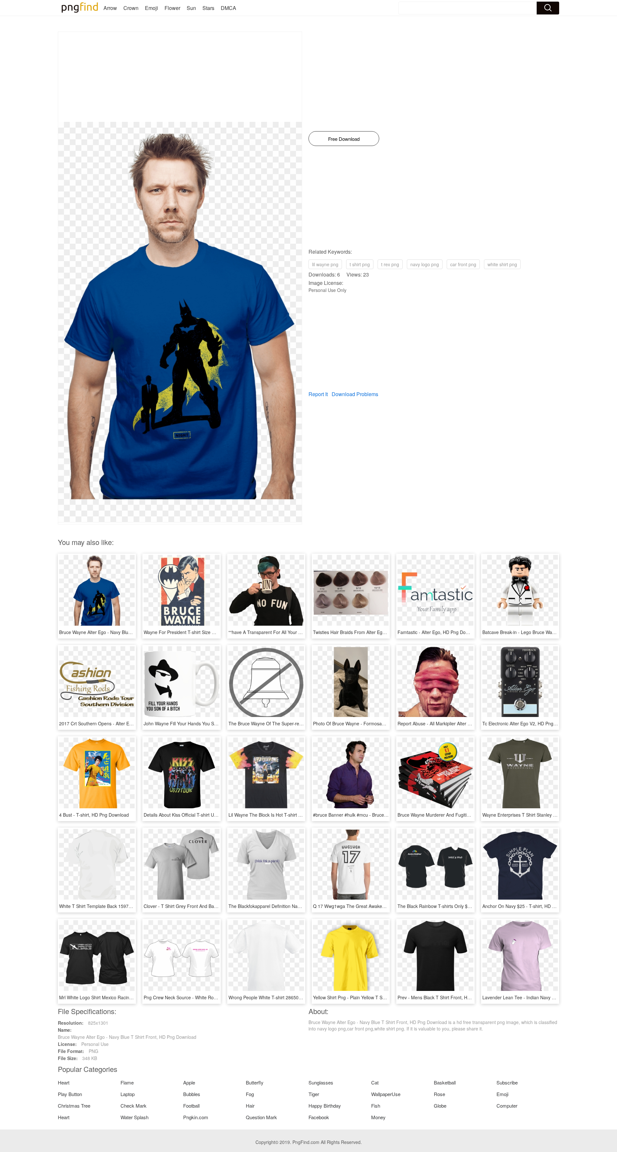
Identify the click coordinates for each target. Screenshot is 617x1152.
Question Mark (261, 1117)
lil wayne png (325, 264)
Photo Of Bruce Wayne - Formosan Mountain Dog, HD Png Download (383, 723)
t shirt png (360, 264)
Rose (439, 1094)
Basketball (445, 1082)
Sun (191, 8)
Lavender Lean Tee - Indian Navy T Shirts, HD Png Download (544, 997)
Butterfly (255, 1082)
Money (378, 1117)
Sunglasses (320, 1082)
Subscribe (507, 1082)
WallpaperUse (385, 1094)
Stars (208, 8)
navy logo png (424, 264)
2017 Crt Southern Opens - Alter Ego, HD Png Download (116, 723)
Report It (318, 394)
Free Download (344, 138)
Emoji (151, 8)
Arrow (110, 8)
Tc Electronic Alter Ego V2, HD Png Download (528, 723)
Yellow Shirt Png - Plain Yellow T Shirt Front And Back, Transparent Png (385, 997)
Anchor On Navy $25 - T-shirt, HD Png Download (532, 906)
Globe (440, 1105)
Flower (172, 8)
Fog (250, 1094)
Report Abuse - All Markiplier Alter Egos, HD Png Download (458, 723)
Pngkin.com (195, 1117)
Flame (127, 1082)
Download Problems (355, 394)
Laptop (128, 1094)
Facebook (318, 1117)
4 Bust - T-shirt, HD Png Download (94, 815)
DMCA (228, 8)
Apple (189, 1082)
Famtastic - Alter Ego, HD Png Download (439, 632)
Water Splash (134, 1117)
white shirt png (502, 264)
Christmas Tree (74, 1105)
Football (191, 1105)
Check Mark (134, 1105)
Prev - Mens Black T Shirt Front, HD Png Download (449, 997)
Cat (375, 1082)
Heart (63, 1082)
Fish (375, 1105)
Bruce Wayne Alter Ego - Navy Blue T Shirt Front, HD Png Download (128, 632)
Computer (506, 1105)
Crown (131, 8)
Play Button (70, 1094)
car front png (463, 264)
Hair (250, 1105)
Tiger (313, 1094)
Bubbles (191, 1094)
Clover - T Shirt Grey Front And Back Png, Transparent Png (204, 906)
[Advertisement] (180, 77)
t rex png (390, 264)
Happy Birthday (324, 1105)
